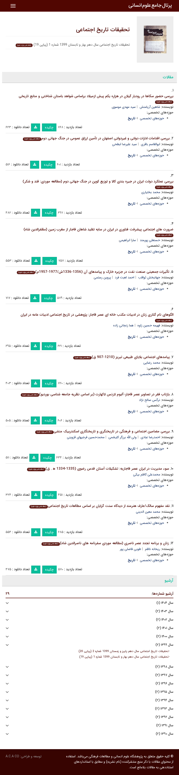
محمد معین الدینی (148, 511)
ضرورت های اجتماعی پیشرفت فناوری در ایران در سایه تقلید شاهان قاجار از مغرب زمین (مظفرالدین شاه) (98, 232)
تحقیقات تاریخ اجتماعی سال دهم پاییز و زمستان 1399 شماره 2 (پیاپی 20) (124, 651)
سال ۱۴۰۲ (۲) (164, 619)
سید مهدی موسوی (124, 106)
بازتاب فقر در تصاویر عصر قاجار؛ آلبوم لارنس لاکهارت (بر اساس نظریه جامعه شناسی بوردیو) (96, 394)
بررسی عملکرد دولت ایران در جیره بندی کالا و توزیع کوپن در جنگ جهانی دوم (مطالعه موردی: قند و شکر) (98, 184)
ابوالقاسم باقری (150, 144)
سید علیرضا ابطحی (124, 144)
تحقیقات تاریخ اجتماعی (103, 29)
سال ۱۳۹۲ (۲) (164, 717)
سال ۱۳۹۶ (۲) (164, 683)
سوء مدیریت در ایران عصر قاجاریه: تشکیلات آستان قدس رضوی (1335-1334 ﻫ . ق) (99, 468)
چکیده (49, 127)
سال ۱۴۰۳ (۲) (164, 611)
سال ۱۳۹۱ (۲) (164, 725)
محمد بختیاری (150, 192)
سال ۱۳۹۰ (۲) (164, 733)
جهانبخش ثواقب (149, 277)
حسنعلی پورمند (150, 240)
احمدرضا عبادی (150, 437)
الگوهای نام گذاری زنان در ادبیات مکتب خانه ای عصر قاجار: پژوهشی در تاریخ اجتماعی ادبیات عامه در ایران (97, 317)
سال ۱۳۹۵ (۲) (164, 692)
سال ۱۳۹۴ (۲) (164, 700)
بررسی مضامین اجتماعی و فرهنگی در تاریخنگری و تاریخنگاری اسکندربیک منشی (103, 431)
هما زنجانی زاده (123, 325)
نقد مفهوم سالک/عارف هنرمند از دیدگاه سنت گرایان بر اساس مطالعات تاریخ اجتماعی (100, 506)
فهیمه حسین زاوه (149, 325)
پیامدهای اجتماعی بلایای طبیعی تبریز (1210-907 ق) (122, 357)
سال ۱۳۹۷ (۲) (164, 675)
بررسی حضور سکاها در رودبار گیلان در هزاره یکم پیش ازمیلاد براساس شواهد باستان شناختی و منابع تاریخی (96, 98)
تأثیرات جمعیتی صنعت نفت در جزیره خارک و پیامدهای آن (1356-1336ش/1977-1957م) (93, 272)
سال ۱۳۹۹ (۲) (164, 644)
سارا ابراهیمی (127, 240)
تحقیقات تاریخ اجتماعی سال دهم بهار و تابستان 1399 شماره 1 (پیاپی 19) (124, 657)
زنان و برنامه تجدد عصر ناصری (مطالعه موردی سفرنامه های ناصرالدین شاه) (106, 543)
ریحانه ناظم (152, 549)
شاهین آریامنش (150, 106)
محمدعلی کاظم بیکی (146, 474)
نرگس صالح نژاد (149, 400)
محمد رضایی (151, 362)
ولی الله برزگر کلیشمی (122, 437)
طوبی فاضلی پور (130, 549)
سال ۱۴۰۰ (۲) (164, 636)
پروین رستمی (102, 277)
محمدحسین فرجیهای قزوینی (85, 437)
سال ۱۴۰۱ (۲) (165, 628)
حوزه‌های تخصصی (152, 118)
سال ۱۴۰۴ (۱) (164, 603)
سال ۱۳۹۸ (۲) (164, 666)
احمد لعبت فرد (124, 277)
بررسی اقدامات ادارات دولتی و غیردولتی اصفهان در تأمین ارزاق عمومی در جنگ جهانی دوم (97, 138)
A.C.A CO (12, 756)
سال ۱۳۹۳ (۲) (164, 708)
